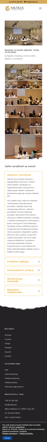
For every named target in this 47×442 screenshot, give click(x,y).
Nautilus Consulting (14, 56)
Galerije (8, 59)
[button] (17, 72)
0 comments (18, 59)
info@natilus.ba (11, 405)
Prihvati (7, 438)
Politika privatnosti (9, 433)
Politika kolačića (26, 433)
